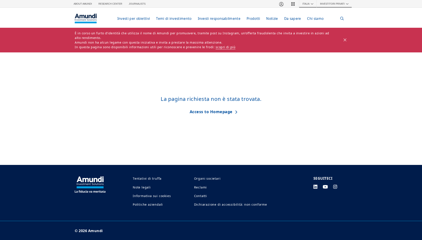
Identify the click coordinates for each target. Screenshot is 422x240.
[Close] (345, 40)
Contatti (200, 196)
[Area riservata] (281, 3)
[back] (409, 142)
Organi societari (207, 178)
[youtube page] (325, 187)
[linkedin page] (315, 187)
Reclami (200, 187)
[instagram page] (335, 187)
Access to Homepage (211, 111)
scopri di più (226, 47)
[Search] (339, 18)
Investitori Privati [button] (334, 3)
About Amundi (83, 3)
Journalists (137, 3)
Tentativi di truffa (147, 178)
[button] (293, 3)
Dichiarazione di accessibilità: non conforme (230, 204)
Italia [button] (308, 3)
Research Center (110, 3)
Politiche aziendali (148, 204)
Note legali (142, 187)
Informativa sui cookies (152, 196)
